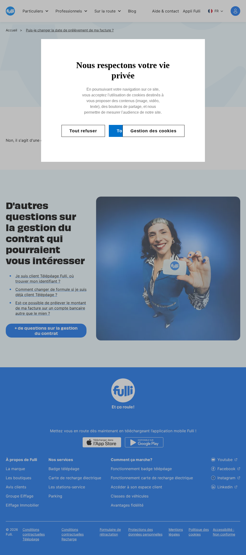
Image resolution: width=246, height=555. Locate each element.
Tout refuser (83, 131)
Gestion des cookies (153, 131)
